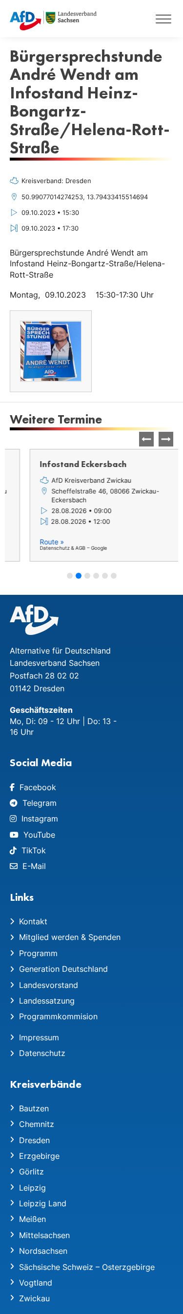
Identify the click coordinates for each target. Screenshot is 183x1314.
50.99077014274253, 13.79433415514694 (84, 197)
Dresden (78, 181)
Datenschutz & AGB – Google (53, 548)
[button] (166, 439)
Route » (32, 542)
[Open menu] (163, 18)
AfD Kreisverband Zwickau (72, 480)
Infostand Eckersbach (63, 463)
